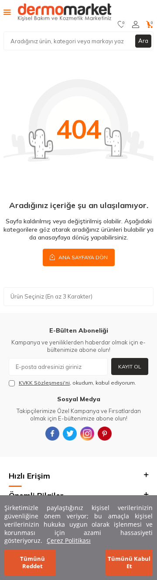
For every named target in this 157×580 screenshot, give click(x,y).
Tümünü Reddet (32, 562)
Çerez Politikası (69, 540)
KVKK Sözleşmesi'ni (44, 382)
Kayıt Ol (129, 366)
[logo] (64, 12)
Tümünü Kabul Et (129, 562)
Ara (143, 40)
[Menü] (7, 11)
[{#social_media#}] (52, 434)
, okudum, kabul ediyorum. (77, 382)
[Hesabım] (135, 24)
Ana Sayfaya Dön (82, 257)
